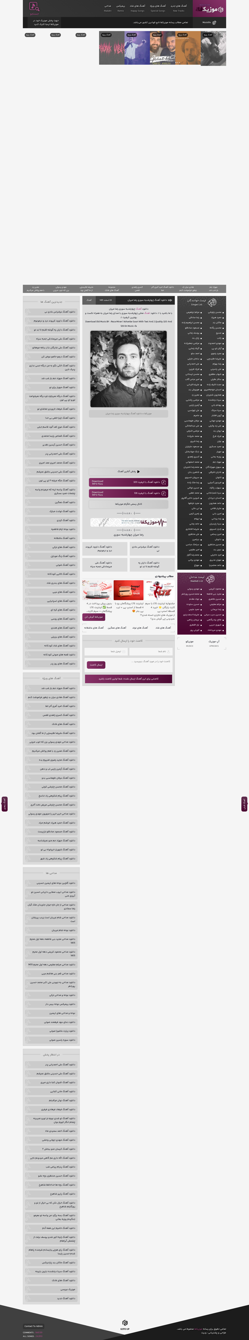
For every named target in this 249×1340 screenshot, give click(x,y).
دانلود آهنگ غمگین (65, 502)
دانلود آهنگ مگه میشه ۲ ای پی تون (57, 481)
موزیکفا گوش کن (94, 617)
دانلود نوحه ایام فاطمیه (63, 529)
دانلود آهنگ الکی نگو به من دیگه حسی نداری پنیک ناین (52, 367)
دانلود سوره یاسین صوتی (62, 1040)
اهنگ (147, 313)
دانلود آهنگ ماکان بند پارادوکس (58, 1263)
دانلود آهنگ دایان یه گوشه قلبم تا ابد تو (54, 330)
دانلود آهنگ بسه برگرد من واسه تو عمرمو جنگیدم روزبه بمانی (54, 1217)
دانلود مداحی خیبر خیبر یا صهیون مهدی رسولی (51, 814)
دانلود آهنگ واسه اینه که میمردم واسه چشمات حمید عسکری (55, 491)
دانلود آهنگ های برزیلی (63, 637)
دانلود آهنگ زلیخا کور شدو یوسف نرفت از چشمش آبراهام (54, 1239)
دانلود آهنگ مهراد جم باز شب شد (58, 378)
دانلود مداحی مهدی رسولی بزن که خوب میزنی (52, 742)
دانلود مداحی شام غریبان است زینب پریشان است (53, 919)
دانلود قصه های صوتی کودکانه (59, 655)
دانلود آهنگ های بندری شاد (61, 583)
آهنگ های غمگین (117, 628)
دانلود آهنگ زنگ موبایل (63, 556)
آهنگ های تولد (140, 628)
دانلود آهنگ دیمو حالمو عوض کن (58, 357)
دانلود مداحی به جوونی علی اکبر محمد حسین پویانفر (52, 984)
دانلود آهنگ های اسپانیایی (61, 601)
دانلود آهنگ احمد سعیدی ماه (60, 1131)
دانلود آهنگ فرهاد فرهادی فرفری (58, 1109)
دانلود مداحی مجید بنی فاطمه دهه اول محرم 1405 (52, 941)
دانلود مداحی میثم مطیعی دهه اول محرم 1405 (51, 965)
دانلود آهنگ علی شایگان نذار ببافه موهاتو (53, 348)
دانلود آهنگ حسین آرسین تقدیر (59, 445)
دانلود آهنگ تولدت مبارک (62, 511)
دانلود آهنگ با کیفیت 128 (147, 493)
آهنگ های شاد (163, 628)
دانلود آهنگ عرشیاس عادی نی (60, 312)
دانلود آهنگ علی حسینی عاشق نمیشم (56, 472)
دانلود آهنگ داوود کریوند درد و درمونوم (54, 321)
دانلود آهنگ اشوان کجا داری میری (57, 1082)
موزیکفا (209, 8)
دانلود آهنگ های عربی (64, 592)
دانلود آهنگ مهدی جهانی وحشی (58, 1140)
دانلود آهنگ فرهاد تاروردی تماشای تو (56, 409)
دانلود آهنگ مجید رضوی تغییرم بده (57, 760)
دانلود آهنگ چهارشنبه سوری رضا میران (147, 300)
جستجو (34, 14)
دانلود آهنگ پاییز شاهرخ (62, 1194)
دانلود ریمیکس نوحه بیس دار (60, 1004)
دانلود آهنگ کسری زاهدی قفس (59, 715)
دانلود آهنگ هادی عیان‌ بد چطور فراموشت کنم (51, 697)
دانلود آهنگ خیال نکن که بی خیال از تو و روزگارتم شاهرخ (54, 1205)
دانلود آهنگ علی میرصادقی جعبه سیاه (55, 339)
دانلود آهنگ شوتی (65, 565)
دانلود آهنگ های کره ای (63, 610)
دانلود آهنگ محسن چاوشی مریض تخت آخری (52, 805)
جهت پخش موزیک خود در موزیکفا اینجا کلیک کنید (46, 22)
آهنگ (89, 300)
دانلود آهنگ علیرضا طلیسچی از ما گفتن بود (53, 733)
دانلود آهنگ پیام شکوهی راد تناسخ (57, 796)
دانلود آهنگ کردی (66, 520)
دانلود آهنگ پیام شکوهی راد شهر (57, 859)
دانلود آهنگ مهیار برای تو (62, 387)
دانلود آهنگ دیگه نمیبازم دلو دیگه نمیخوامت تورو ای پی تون (52, 398)
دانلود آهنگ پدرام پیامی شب (60, 1167)
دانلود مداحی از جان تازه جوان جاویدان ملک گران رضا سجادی (51, 907)
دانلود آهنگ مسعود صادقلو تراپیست (56, 832)
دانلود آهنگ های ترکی (63, 547)
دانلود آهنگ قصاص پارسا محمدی (58, 436)
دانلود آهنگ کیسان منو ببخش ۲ (58, 1149)
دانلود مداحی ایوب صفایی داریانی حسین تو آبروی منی (53, 894)
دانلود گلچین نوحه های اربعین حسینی (56, 883)
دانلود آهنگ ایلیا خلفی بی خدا (60, 418)
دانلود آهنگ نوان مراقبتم (62, 1100)
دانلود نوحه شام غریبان (63, 930)
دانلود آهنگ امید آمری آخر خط (60, 706)
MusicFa (207, 22)
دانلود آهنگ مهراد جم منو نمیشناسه (56, 841)
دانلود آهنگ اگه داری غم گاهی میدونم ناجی (52, 1158)
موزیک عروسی (67, 1289)
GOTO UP (124, 1330)
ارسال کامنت (96, 665)
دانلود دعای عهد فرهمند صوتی (59, 1022)
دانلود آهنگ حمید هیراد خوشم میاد (57, 823)
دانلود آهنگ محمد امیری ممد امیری (57, 463)
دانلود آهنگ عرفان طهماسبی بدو (58, 778)
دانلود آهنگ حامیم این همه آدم (58, 1228)
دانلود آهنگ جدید (66, 1298)
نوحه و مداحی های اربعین (62, 1013)
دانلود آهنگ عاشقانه (64, 538)
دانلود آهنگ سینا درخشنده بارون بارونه (55, 1271)
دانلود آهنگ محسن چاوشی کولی (58, 787)
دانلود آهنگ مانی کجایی (62, 1091)
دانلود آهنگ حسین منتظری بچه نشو (56, 1176)
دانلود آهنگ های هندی (63, 628)
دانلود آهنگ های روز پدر (62, 664)
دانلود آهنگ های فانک (63, 724)
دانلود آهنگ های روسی (63, 619)
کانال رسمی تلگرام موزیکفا (128, 504)
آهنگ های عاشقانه (94, 628)
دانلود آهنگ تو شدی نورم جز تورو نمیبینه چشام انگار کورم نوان (54, 1120)
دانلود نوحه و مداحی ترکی (62, 995)
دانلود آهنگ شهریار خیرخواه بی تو (58, 850)
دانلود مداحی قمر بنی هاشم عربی (58, 974)
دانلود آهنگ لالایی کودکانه (61, 574)
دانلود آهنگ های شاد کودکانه (59, 646)
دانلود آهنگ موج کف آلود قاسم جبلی (56, 427)
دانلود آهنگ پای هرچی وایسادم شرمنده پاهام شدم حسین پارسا (52, 1252)
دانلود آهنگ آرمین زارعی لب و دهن (57, 769)
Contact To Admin (34, 1326)
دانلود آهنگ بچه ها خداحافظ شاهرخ (57, 1185)
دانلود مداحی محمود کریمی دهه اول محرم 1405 (53, 954)
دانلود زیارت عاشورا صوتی (62, 1031)
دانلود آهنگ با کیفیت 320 (146, 482)
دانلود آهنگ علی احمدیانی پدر (60, 454)
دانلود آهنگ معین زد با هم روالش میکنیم (53, 751)
